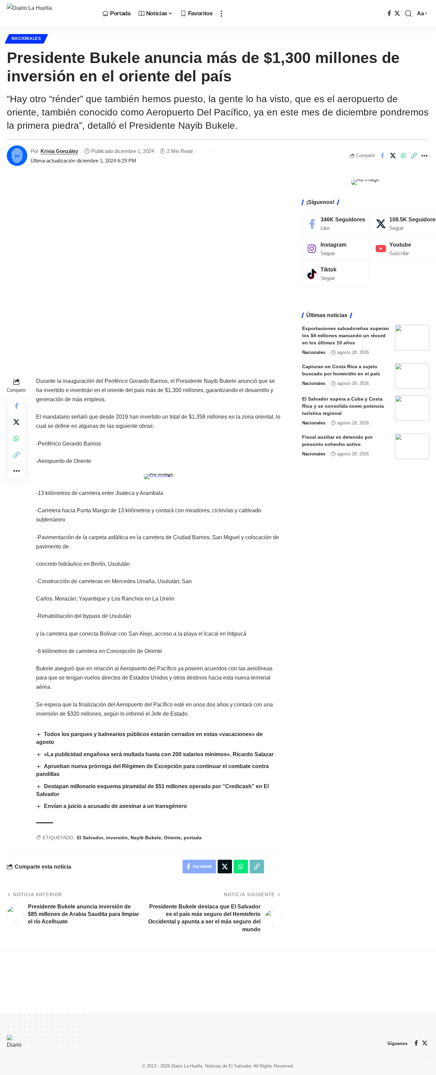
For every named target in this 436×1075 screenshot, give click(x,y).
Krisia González (59, 151)
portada (193, 837)
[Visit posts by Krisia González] (17, 155)
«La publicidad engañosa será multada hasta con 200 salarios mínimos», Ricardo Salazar (159, 754)
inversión (117, 837)
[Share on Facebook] (382, 155)
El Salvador (90, 837)
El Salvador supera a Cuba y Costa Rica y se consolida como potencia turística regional (343, 406)
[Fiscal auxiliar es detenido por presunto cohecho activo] (412, 446)
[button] (221, 13)
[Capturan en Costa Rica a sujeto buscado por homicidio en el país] (412, 376)
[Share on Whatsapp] (403, 155)
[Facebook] (389, 13)
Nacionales (26, 38)
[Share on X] (393, 155)
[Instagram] (335, 249)
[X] (397, 13)
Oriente (172, 837)
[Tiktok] (335, 273)
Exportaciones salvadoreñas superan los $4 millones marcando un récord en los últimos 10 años (345, 335)
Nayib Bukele (145, 837)
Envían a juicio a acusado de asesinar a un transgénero (115, 806)
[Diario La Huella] (49, 13)
